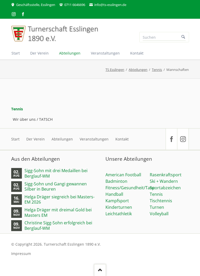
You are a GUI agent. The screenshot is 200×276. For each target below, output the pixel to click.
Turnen (157, 207)
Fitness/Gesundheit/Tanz (130, 188)
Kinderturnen (118, 207)
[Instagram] (13, 14)
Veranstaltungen (94, 139)
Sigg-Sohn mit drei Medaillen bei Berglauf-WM (56, 173)
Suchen (183, 37)
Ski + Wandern (164, 181)
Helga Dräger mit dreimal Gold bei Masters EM (58, 212)
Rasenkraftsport (166, 175)
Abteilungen (138, 69)
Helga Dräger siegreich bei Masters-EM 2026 (59, 199)
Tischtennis (161, 201)
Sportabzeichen (165, 188)
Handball (114, 194)
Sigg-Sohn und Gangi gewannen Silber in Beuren (55, 186)
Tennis (157, 69)
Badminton (116, 181)
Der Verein (35, 139)
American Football (123, 175)
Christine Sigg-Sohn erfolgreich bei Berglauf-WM (58, 225)
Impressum (21, 253)
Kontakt (122, 139)
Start (15, 139)
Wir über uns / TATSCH (33, 119)
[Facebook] (23, 14)
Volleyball (159, 214)
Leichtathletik (118, 214)
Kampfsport (117, 201)
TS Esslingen (114, 69)
